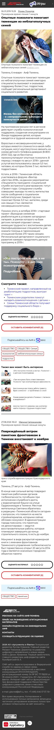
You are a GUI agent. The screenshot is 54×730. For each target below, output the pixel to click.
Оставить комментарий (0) (27, 327)
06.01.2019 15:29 (8, 11)
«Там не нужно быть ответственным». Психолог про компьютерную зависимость (31, 381)
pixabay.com (33, 67)
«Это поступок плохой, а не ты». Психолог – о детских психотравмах (24, 262)
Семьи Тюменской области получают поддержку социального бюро (27, 304)
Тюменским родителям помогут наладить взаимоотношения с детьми (26, 299)
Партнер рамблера (26, 716)
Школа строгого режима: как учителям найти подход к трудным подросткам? (30, 407)
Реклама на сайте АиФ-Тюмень (20, 616)
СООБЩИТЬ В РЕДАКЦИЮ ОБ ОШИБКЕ (23, 636)
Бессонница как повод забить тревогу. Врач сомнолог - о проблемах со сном (30, 389)
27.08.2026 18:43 (9, 422)
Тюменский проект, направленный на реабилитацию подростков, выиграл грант (27, 291)
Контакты (8, 632)
